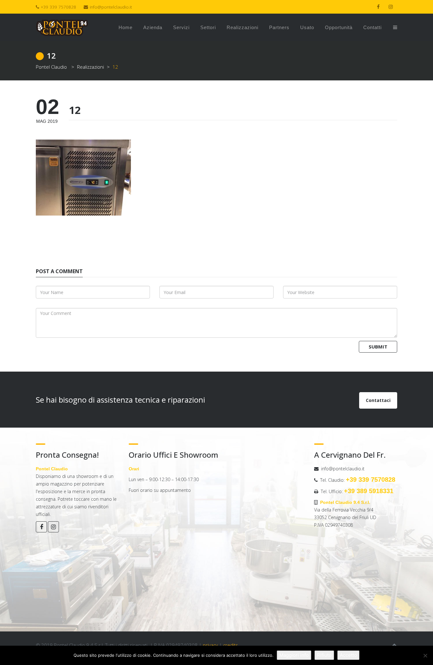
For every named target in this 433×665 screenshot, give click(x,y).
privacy (210, 645)
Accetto (348, 655)
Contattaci (378, 400)
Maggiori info (294, 655)
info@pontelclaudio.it (111, 7)
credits (230, 645)
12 (75, 110)
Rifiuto (324, 655)
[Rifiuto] (425, 655)
